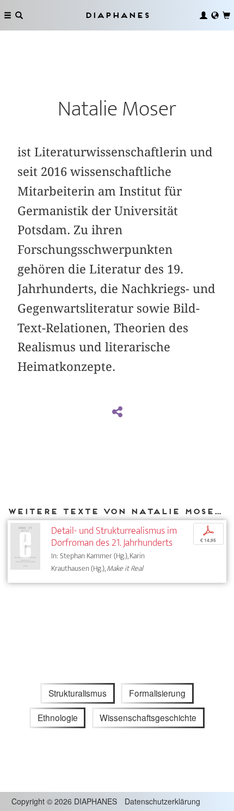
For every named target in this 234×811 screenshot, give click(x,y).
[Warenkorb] (226, 15)
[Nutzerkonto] (203, 15)
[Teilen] (117, 412)
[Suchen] (19, 15)
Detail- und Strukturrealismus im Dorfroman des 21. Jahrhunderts (114, 536)
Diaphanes (117, 15)
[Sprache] (215, 15)
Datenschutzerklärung (162, 801)
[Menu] (7, 15)
